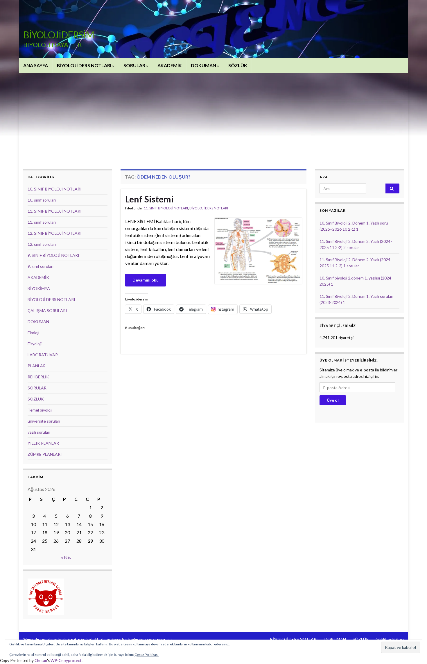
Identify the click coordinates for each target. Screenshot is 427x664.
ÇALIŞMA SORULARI (47, 310)
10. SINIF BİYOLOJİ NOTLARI (55, 188)
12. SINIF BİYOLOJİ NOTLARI (55, 233)
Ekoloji (33, 332)
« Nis (66, 557)
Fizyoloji (35, 343)
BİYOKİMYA (39, 288)
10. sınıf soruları (42, 199)
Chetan (41, 660)
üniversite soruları (44, 421)
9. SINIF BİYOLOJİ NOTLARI (53, 255)
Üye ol (333, 400)
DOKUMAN (204, 65)
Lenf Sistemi (149, 199)
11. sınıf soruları (42, 222)
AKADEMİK (169, 65)
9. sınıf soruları (40, 266)
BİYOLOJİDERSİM (58, 34)
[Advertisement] (213, 116)
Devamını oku (145, 279)
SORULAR (134, 65)
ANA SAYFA (35, 65)
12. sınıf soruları (42, 244)
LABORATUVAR (43, 354)
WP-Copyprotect (66, 660)
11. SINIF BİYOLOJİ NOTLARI (166, 208)
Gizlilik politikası (390, 639)
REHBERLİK (38, 376)
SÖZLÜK (237, 65)
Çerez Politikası (146, 654)
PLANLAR (37, 365)
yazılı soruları (39, 432)
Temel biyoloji (40, 409)
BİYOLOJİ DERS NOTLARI (84, 65)
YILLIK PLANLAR (43, 443)
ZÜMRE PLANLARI (45, 454)
